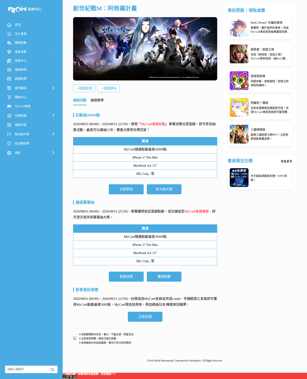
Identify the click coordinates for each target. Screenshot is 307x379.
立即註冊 (145, 316)
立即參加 (126, 189)
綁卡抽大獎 (164, 189)
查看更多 (286, 161)
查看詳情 (126, 276)
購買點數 (164, 276)
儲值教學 (97, 100)
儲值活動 (79, 100)
